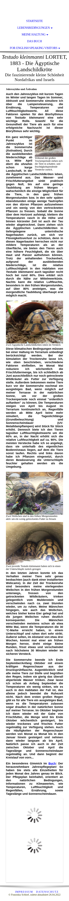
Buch (52, 763)
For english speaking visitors (33, 48)
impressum (24, 891)
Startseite (34, 21)
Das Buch (34, 41)
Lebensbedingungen (33, 27)
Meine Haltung (33, 34)
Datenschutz (47, 891)
